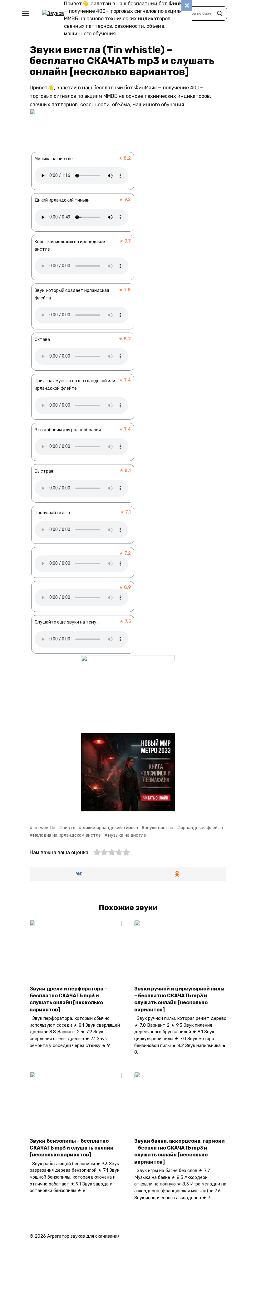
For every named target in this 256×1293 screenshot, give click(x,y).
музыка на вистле (127, 835)
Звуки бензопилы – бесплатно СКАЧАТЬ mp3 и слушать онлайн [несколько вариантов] (71, 1148)
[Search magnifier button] (219, 13)
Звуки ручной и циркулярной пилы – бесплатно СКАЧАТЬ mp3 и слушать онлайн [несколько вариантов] (179, 998)
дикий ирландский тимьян (110, 827)
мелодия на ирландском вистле (67, 835)
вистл (68, 827)
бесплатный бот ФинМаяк (159, 4)
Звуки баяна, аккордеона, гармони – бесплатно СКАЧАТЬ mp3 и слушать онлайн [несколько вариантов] (179, 1151)
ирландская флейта (201, 827)
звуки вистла (159, 827)
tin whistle (44, 827)
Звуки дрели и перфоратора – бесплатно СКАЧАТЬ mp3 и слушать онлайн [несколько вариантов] (68, 998)
